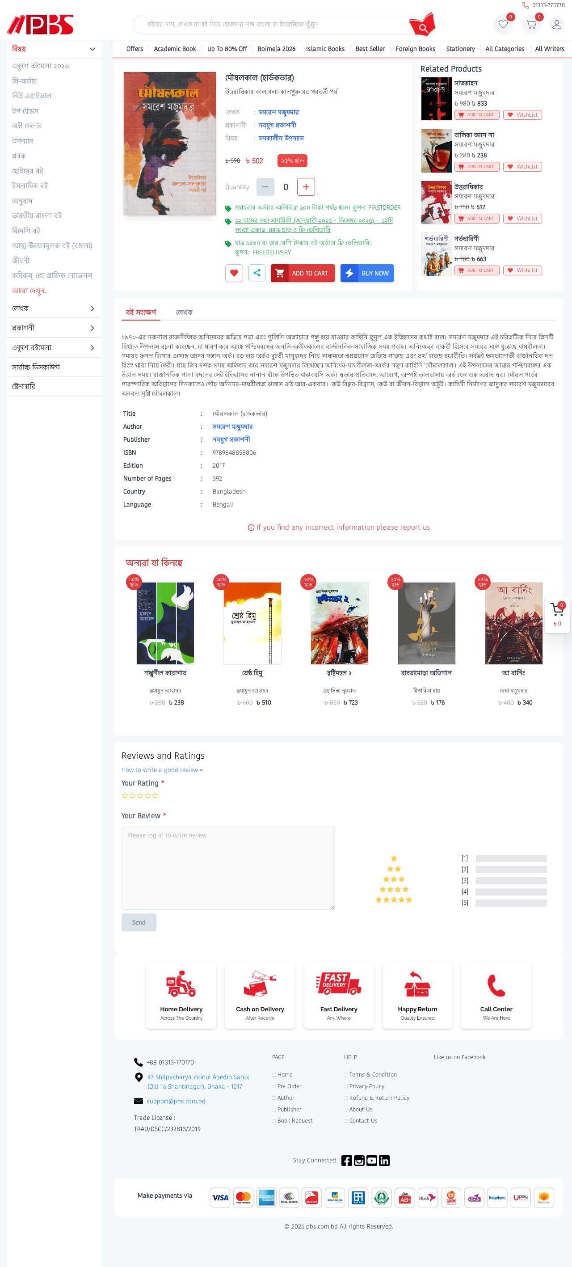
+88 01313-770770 (170, 1062)
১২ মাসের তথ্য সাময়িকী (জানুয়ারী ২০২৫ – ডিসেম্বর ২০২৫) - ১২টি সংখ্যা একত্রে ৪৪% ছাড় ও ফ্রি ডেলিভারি (314, 225)
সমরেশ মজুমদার (279, 112)
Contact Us (361, 1120)
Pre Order (286, 1086)
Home (282, 1074)
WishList (527, 114)
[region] (54, 218)
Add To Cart (165, 719)
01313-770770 (548, 5)
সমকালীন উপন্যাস (281, 138)
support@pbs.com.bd (176, 1101)
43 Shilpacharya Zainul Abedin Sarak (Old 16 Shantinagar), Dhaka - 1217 (198, 1082)
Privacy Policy (364, 1086)
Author (283, 1098)
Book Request (292, 1120)
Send (139, 922)
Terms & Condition (370, 1074)
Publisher (286, 1109)
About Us (358, 1109)
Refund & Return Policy (376, 1098)
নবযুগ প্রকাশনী (277, 125)
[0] (503, 26)
